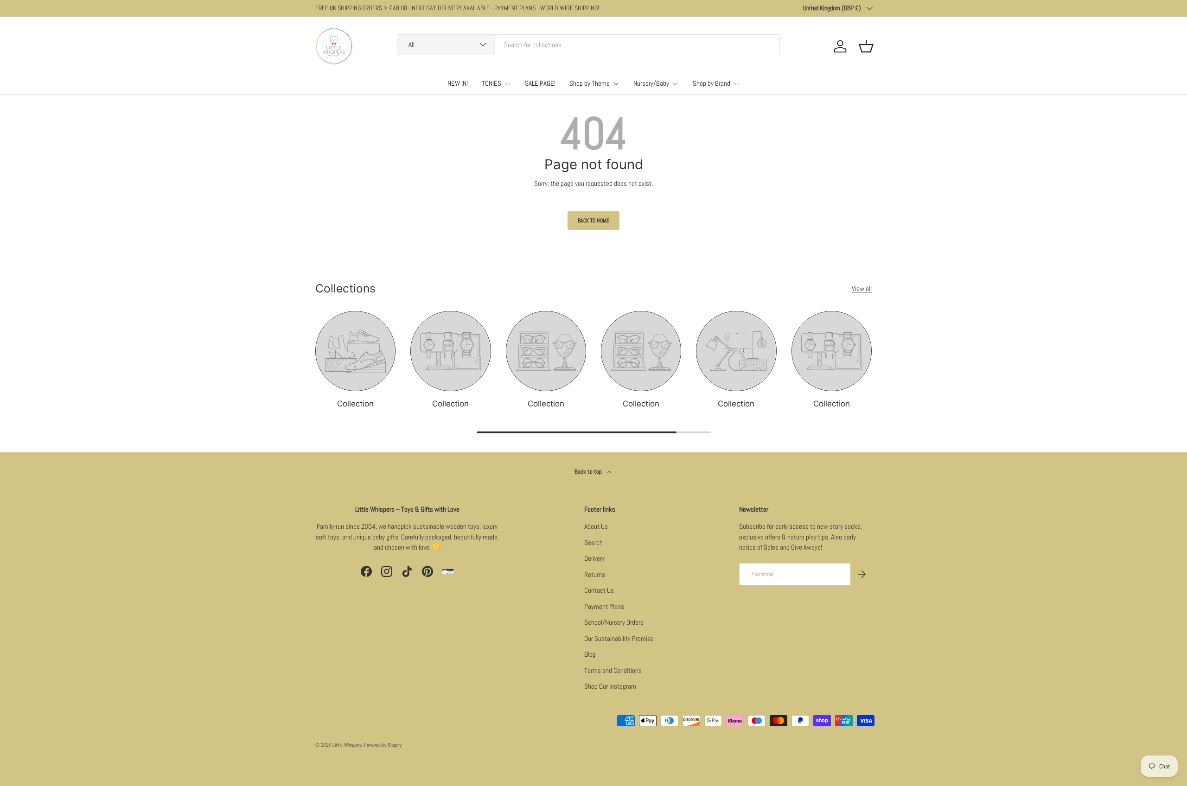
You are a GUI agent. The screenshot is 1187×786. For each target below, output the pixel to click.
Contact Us (599, 590)
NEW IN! (457, 83)
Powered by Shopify (383, 745)
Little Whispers (347, 745)
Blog (590, 654)
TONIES (491, 83)
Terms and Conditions (613, 670)
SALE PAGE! (540, 83)
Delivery (594, 558)
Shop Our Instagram (610, 686)
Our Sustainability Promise (619, 638)
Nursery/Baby (651, 83)
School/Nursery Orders (614, 622)
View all (862, 288)
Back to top (588, 471)
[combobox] (588, 45)
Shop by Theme (589, 83)
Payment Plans (604, 606)
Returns (594, 574)
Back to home (593, 220)
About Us (596, 526)
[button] (866, 46)
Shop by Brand (711, 83)
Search (593, 542)
